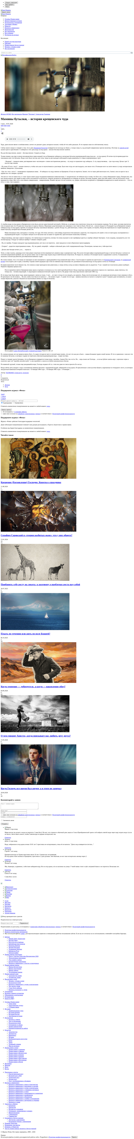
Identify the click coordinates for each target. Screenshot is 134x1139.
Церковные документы (12, 1125)
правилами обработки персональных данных (45, 927)
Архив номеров (10, 913)
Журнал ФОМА (6, 114)
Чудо (6, 386)
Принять (74, 1137)
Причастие (12, 1107)
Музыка (11, 1037)
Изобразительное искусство (18, 1039)
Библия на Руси (14, 951)
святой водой (124, 148)
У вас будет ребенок (15, 988)
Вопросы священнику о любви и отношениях (24, 1098)
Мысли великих (14, 1046)
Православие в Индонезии (17, 1060)
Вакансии (8, 909)
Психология (9, 1018)
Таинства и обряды (11, 1104)
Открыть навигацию (11, 2)
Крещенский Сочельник (112, 260)
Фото (6, 1067)
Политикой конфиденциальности (63, 414)
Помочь (8, 10)
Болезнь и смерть (14, 1019)
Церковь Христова (11, 1123)
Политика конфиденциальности (15, 930)
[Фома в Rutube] (8, 896)
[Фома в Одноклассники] (11, 888)
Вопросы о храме (14, 1102)
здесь (48, 406)
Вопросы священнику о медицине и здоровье (24, 1100)
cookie (23, 933)
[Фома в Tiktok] (7, 892)
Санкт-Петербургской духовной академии (27, 351)
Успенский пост (14, 1077)
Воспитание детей (11, 979)
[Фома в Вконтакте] (9, 887)
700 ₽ (2, 394)
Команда (7, 908)
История (7, 1009)
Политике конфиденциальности (59, 1137)
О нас (7, 901)
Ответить (8, 837)
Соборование (13, 1114)
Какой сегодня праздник (13, 41)
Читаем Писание (14, 947)
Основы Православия (12, 19)
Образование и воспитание (14, 995)
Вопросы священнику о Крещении (20, 1097)
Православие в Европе (16, 1056)
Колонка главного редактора (14, 993)
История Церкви (14, 1012)
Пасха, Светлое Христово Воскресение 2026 (23, 956)
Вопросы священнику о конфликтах (21, 1095)
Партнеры (8, 911)
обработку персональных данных (29, 414)
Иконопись (12, 1035)
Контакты (8, 906)
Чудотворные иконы (15, 972)
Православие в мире (11, 1048)
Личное (7, 385)
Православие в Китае (16, 1062)
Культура (8, 1030)
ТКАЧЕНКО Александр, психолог (17, 373)
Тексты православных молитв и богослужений (20, 1128)
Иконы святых (13, 970)
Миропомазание (14, 1113)
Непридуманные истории (13, 21)
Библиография (13, 953)
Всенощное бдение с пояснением (20, 1121)
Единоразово (7, 403)
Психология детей (15, 983)
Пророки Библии (14, 946)
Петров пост (13, 1079)
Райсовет (8, 43)
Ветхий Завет (13, 940)
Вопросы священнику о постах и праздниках (24, 963)
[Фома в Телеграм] (8, 890)
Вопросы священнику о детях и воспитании (23, 984)
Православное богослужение (14, 45)
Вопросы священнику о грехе (19, 1091)
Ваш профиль (9, 4)
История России (14, 1014)
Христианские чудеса (16, 1005)
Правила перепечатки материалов (16, 932)
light (2, 125)
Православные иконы (12, 965)
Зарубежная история (15, 1016)
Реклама (7, 904)
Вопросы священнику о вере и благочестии (23, 1084)
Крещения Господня (40, 148)
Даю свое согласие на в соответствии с (39, 414)
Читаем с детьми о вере (12, 47)
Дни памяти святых (15, 960)
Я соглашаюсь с (15, 412)
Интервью (8, 1063)
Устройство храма (15, 977)
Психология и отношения (13, 22)
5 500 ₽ (3, 399)
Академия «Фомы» (11, 24)
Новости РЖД (9, 998)
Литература (12, 1033)
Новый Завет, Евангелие (17, 938)
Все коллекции (10, 48)
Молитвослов (9, 29)
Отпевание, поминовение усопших (20, 1111)
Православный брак (15, 1026)
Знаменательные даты (16, 1011)
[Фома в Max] (7, 897)
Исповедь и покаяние (16, 1109)
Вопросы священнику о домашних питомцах (24, 1090)
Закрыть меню (6, 12)
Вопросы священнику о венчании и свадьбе (23, 1086)
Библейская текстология (17, 944)
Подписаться (24, 923)
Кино (10, 1040)
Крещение (12, 1105)
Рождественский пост (16, 1074)
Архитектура (13, 1032)
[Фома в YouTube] (8, 894)
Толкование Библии (15, 949)
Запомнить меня (8, 820)
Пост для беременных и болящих (20, 1081)
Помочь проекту (6, 409)
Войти (14, 55)
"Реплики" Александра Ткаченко (39, 114)
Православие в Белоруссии (18, 1053)
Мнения (25, 114)
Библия (7, 937)
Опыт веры (12, 1003)
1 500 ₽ (3, 396)
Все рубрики (9, 33)
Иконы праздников (15, 968)
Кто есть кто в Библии (16, 942)
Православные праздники (13, 954)
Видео (7, 1069)
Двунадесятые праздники (17, 958)
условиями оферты (20, 412)
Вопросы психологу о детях (18, 990)
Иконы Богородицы (15, 967)
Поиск (7, 6)
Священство (13, 1116)
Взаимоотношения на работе (18, 1028)
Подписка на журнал (12, 35)
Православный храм (11, 974)
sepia (8, 125)
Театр (10, 1042)
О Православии (14, 1007)
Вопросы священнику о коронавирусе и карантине (26, 1093)
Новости (7, 26)
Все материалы (10, 31)
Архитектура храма (15, 975)
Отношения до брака (16, 1025)
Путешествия (9, 997)
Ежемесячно (19, 403)
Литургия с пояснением (17, 1120)
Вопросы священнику (12, 28)
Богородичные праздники (17, 961)
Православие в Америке (17, 1049)
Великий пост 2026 (15, 1076)
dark (5, 125)
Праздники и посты (11, 1072)
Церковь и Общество (12, 1127)
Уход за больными (15, 1021)
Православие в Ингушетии (18, 1058)
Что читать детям (14, 986)
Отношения (9, 991)
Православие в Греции (16, 1055)
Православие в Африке (16, 1051)
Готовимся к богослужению (14, 1118)
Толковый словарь (15, 1044)
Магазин (7, 902)
